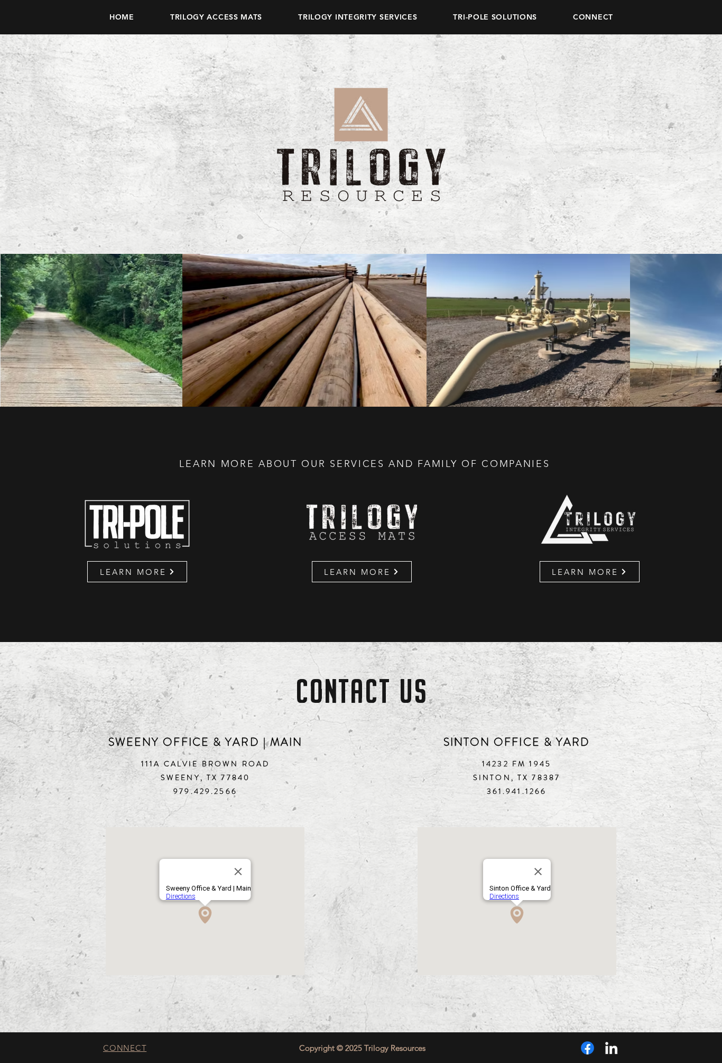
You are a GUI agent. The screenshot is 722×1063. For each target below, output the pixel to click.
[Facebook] (587, 1048)
